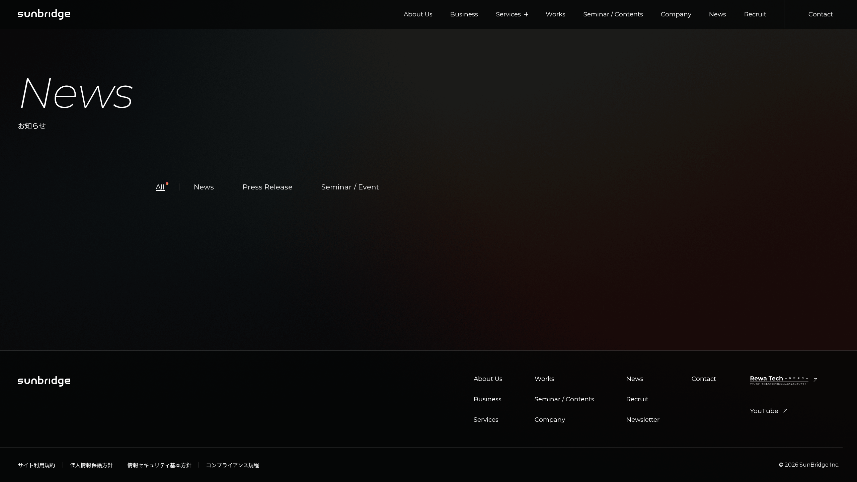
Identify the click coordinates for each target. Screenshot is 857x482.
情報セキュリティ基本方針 (159, 465)
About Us (418, 14)
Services (486, 420)
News (717, 14)
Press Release (268, 186)
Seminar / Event (350, 186)
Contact (820, 14)
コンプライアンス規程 (232, 465)
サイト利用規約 (36, 465)
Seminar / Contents (613, 14)
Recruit (755, 14)
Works (555, 14)
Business (464, 14)
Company (676, 14)
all (160, 186)
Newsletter (642, 420)
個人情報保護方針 (91, 465)
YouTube (769, 411)
